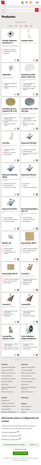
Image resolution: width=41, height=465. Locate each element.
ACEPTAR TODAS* (20, 453)
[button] (29, 359)
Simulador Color (6, 409)
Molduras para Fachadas (8, 373)
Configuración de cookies (14, 445)
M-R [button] (26, 26)
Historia (23, 412)
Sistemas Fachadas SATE (8, 367)
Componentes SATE (7, 370)
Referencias (24, 398)
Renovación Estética (7, 382)
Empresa (24, 404)
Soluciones (24, 364)
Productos (5, 364)
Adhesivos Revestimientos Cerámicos (9, 388)
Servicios (4, 398)
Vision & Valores (25, 409)
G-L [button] (21, 26)
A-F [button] (16, 26)
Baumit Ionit (5, 384)
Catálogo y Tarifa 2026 (8, 403)
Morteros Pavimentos (8, 392)
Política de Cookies (20, 449)
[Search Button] (37, 10)
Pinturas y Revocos (7, 376)
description (18, 60)
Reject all (34, 445)
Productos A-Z (6, 401)
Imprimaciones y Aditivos (9, 379)
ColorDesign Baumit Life (8, 406)
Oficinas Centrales (26, 406)
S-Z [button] (31, 26)
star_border (15, 60)
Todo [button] (10, 26)
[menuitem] (22, 2)
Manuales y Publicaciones (9, 412)
